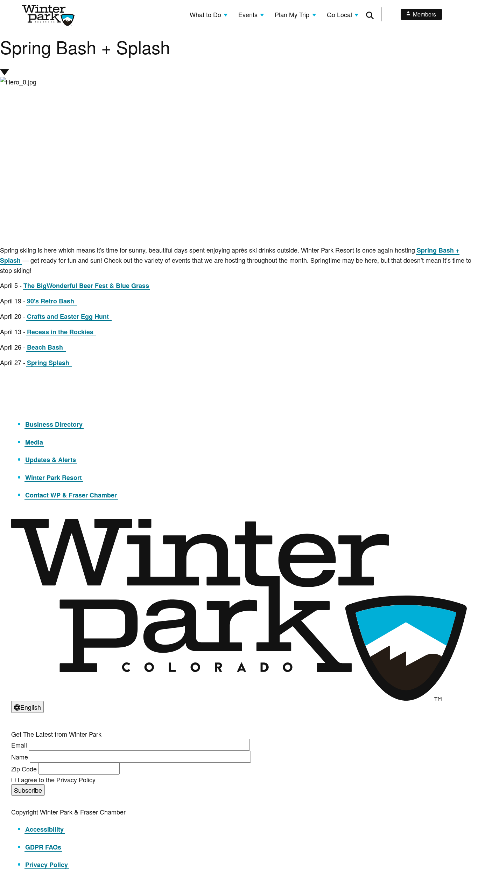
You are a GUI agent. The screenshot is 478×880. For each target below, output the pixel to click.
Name (19, 756)
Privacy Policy (46, 864)
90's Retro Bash (51, 300)
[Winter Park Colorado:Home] (48, 15)
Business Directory (54, 424)
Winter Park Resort (53, 477)
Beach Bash (46, 347)
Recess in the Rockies (61, 331)
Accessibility (44, 829)
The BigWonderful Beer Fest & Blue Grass (86, 285)
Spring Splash (49, 362)
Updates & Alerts (50, 459)
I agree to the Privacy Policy (56, 779)
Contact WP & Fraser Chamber (71, 495)
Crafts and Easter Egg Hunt (69, 316)
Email (19, 744)
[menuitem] (209, 14)
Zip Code (24, 768)
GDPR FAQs (43, 847)
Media (34, 442)
